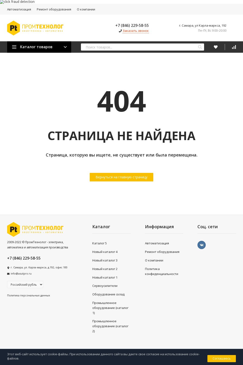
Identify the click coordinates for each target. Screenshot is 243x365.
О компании (86, 9)
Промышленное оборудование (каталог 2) (110, 326)
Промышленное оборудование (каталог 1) (110, 308)
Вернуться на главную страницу (121, 177)
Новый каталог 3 (104, 260)
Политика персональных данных (28, 295)
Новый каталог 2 (104, 269)
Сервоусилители (104, 286)
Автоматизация (19, 9)
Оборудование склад (108, 294)
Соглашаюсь (222, 358)
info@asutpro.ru (21, 273)
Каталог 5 (99, 243)
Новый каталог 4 (104, 252)
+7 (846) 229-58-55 (132, 25)
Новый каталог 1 (104, 277)
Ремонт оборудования (54, 9)
